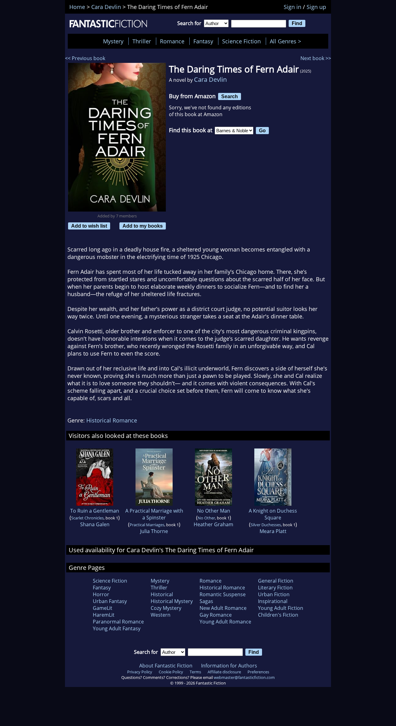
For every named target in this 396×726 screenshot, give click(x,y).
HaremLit (103, 614)
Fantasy (203, 41)
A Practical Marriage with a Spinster (154, 514)
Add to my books (143, 226)
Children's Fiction (278, 614)
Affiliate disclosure (224, 672)
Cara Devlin (210, 79)
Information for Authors (229, 665)
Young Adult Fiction (280, 608)
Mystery (113, 41)
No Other (206, 518)
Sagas (206, 601)
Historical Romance (111, 420)
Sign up (316, 7)
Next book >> (315, 58)
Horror (101, 594)
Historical (162, 594)
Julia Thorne (154, 531)
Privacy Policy (139, 672)
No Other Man (213, 510)
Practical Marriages (147, 524)
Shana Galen (95, 524)
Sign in (292, 7)
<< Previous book (85, 58)
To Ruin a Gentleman (94, 510)
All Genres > (287, 41)
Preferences (258, 672)
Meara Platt (273, 531)
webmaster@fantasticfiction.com (244, 677)
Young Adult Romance (225, 621)
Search (229, 96)
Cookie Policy (171, 672)
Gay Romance (216, 614)
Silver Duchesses (266, 524)
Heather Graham (213, 524)
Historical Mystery (172, 601)
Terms (195, 672)
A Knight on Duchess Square (273, 514)
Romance (172, 41)
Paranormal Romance (118, 621)
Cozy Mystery (166, 608)
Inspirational (272, 601)
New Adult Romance (223, 608)
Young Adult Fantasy (116, 628)
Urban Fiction (274, 594)
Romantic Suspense (223, 594)
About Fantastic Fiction (165, 665)
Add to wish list (89, 226)
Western (160, 614)
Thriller (141, 41)
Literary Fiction (275, 587)
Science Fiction (241, 41)
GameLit (102, 608)
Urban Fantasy (110, 601)
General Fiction (275, 580)
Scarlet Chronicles (87, 518)
